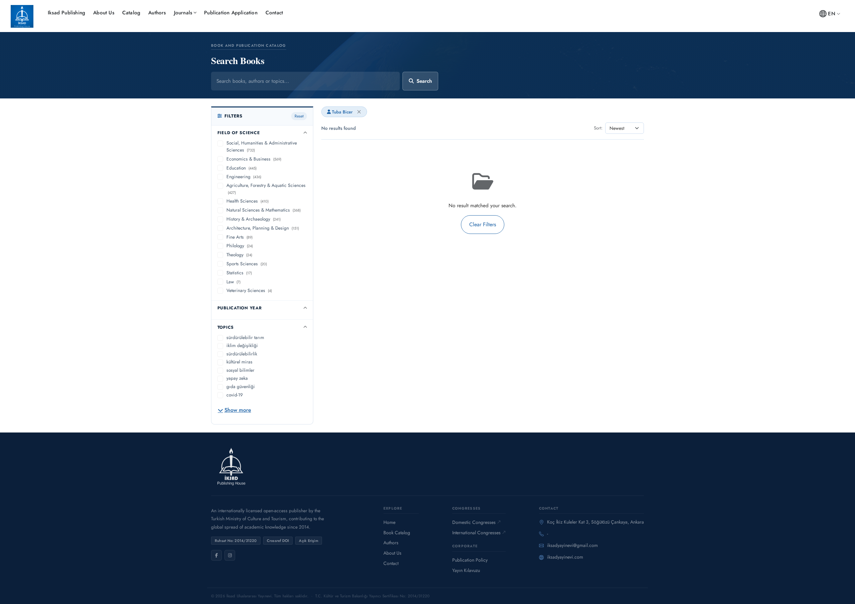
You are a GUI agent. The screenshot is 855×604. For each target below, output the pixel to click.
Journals (183, 12)
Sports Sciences (246, 263)
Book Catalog (396, 532)
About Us (103, 12)
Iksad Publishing (66, 12)
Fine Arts (239, 237)
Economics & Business (253, 159)
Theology (239, 254)
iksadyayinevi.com (565, 557)
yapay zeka (237, 378)
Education (241, 168)
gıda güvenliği (240, 386)
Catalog (131, 12)
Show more (237, 410)
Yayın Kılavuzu (466, 570)
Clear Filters (482, 224)
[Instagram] (229, 555)
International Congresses (476, 532)
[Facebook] (216, 555)
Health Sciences (247, 201)
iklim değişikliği (242, 345)
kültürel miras (239, 361)
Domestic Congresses (474, 522)
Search (424, 81)
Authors (157, 12)
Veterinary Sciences (249, 290)
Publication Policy (470, 560)
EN (831, 13)
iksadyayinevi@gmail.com (572, 545)
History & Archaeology (253, 219)
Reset (299, 116)
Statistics (239, 272)
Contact (274, 12)
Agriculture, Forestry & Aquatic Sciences (266, 188)
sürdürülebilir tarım (245, 337)
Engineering (243, 176)
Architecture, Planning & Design (262, 228)
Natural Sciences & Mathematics (263, 210)
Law (233, 281)
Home (389, 522)
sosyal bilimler (240, 370)
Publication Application (231, 12)
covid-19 (234, 394)
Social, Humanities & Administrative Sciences (261, 146)
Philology (239, 245)
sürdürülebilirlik (241, 353)
